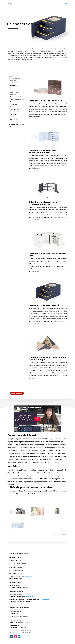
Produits (10, 76)
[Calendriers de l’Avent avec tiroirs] (48, 304)
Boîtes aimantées (14, 82)
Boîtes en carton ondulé (16, 109)
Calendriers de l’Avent (14, 129)
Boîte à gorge (13, 85)
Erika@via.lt (29, 577)
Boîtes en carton (14, 107)
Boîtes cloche (13, 80)
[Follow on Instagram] (15, 636)
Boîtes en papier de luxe (15, 78)
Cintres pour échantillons (15, 122)
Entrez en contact (13, 29)
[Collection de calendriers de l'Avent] (18, 518)
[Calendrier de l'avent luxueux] (57, 518)
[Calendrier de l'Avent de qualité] (38, 518)
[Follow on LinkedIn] (19, 636)
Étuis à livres (13, 104)
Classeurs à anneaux (14, 114)
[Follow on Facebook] (11, 636)
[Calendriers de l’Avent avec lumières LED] (48, 252)
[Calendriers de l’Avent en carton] (48, 99)
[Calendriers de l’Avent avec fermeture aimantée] (48, 149)
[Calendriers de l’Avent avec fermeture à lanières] (48, 200)
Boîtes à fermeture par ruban (17, 99)
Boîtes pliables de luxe (16, 112)
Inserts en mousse (13, 119)
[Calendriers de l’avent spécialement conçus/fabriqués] (48, 356)
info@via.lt (29, 596)
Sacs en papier (12, 117)
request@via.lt (44, 599)
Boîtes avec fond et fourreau (17, 96)
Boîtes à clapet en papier (16, 101)
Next (65, 535)
